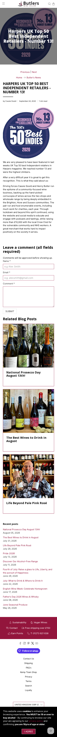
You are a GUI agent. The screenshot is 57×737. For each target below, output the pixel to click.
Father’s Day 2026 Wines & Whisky (21, 596)
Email (6, 272)
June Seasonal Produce (15, 604)
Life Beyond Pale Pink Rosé (17, 545)
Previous (25, 72)
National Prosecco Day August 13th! (21, 529)
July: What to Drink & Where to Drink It (23, 580)
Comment (9, 283)
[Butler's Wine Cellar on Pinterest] (28, 644)
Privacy (28, 676)
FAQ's (28, 667)
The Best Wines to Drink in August (20, 537)
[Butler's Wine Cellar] (28, 4)
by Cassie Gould (9, 101)
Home (19, 77)
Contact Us (28, 658)
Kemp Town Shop (28, 672)
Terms (28, 681)
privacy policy (36, 721)
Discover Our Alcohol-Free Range (20, 561)
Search (28, 685)
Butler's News (34, 77)
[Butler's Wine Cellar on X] (32, 644)
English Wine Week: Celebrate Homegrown (25, 588)
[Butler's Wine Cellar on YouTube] (36, 644)
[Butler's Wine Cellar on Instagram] (24, 644)
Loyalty (28, 690)
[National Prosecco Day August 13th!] (28, 345)
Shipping (28, 663)
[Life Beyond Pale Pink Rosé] (28, 476)
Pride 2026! (9, 553)
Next (34, 72)
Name (7, 261)
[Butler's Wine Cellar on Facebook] (20, 644)
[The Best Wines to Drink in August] (28, 411)
